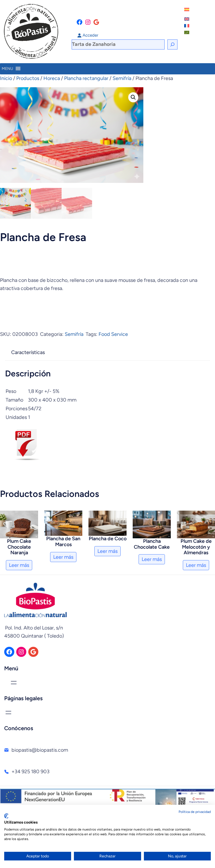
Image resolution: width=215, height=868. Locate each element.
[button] (133, 97)
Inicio (6, 78)
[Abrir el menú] (14, 682)
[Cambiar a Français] (187, 25)
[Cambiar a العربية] (187, 32)
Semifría (122, 78)
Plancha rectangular (86, 78)
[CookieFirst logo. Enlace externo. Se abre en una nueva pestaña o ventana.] (6, 816)
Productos (27, 78)
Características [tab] (28, 352)
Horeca (51, 78)
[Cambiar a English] (187, 19)
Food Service (113, 334)
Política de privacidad (195, 812)
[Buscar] (172, 44)
